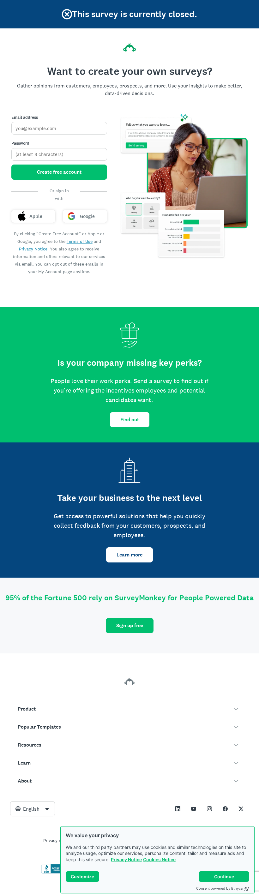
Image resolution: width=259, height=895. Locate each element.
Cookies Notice (159, 859)
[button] (129, 709)
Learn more (129, 554)
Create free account (59, 172)
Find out (129, 419)
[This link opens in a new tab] (178, 808)
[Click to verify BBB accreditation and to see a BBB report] (54, 872)
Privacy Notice (126, 859)
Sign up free (129, 625)
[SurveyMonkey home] (129, 47)
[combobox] (32, 808)
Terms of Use (80, 241)
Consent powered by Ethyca (219, 888)
